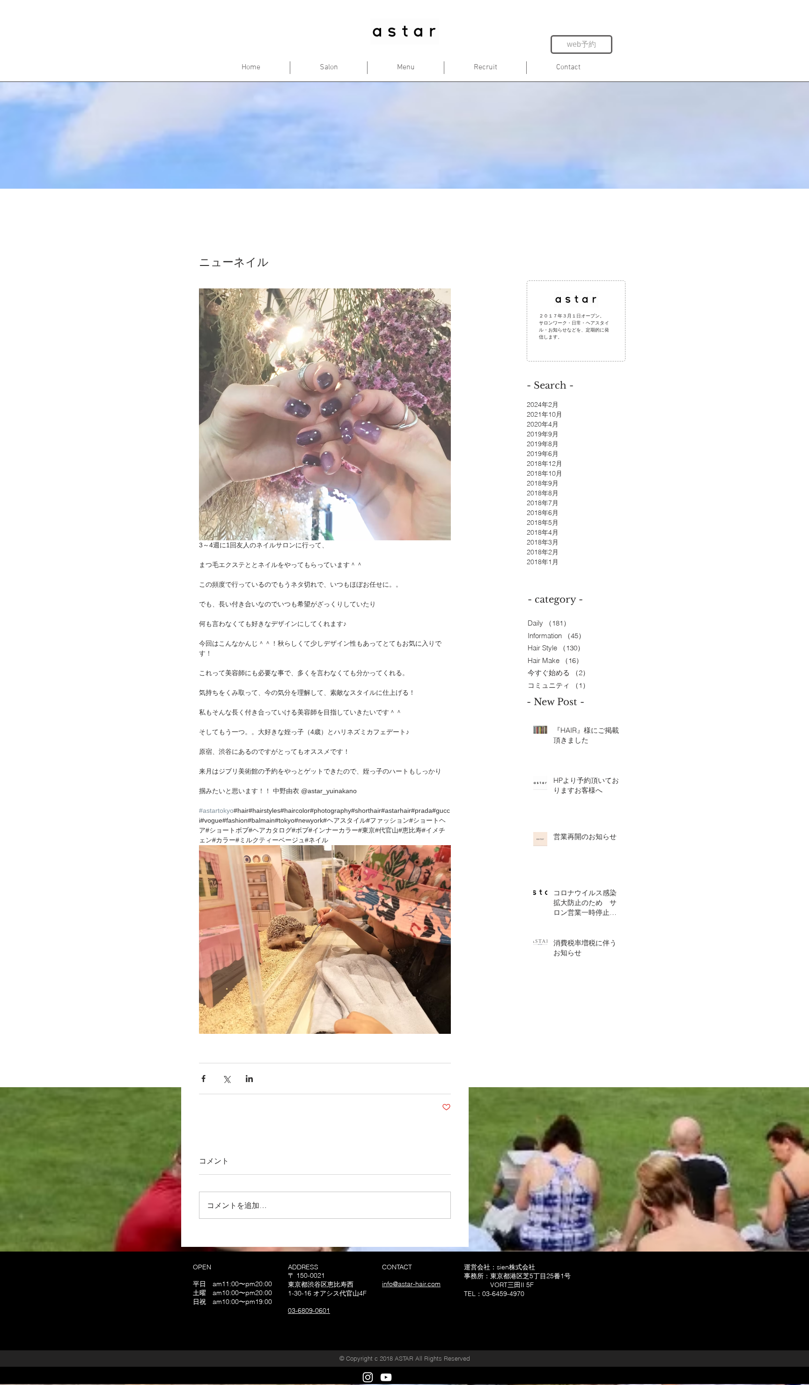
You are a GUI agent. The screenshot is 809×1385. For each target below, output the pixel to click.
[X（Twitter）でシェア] (226, 1078)
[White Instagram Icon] (368, 1377)
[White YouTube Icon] (386, 1377)
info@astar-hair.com (411, 1284)
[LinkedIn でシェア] (249, 1078)
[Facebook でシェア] (203, 1078)
